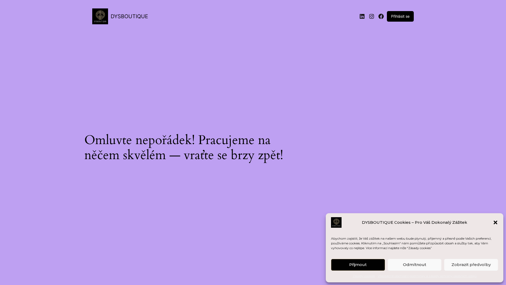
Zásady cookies (364, 276)
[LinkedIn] (362, 16)
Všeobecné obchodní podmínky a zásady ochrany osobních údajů (427, 276)
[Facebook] (381, 16)
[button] (495, 222)
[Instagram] (371, 16)
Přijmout (358, 264)
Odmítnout (414, 264)
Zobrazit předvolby (471, 264)
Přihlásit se (400, 16)
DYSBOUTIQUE (129, 16)
